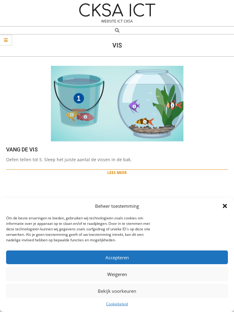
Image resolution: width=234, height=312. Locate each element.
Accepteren (117, 257)
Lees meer (117, 172)
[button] (225, 206)
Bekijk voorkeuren (117, 291)
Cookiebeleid (117, 304)
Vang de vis (22, 149)
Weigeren (117, 274)
